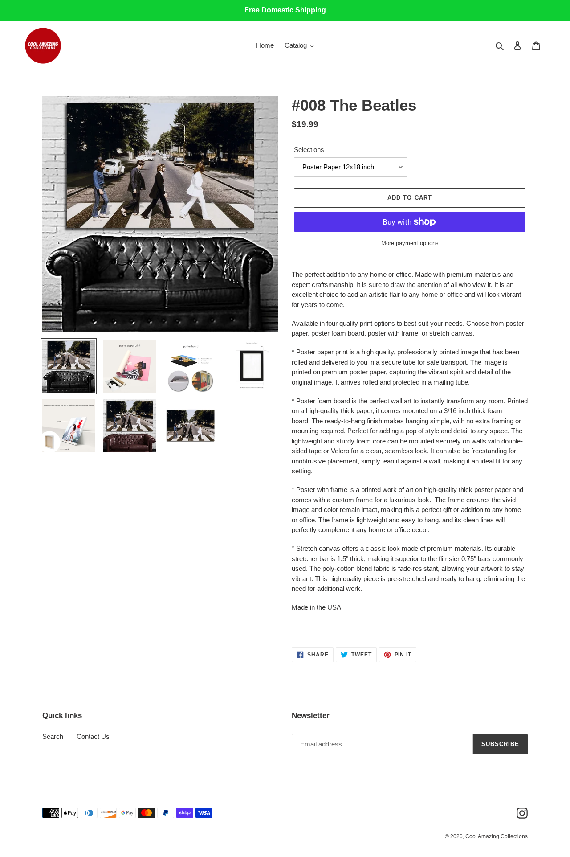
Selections (309, 149)
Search (52, 736)
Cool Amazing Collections (496, 836)
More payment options (410, 243)
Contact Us (93, 736)
